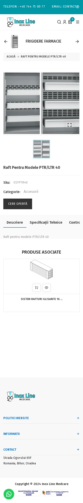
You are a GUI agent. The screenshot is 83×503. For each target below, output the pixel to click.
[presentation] (5, 41)
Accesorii (31, 191)
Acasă (11, 56)
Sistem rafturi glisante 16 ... (41, 299)
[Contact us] (9, 494)
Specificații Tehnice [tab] (46, 222)
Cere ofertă (17, 203)
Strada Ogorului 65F (17, 458)
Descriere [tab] (15, 222)
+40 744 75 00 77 (32, 6)
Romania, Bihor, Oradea (19, 463)
